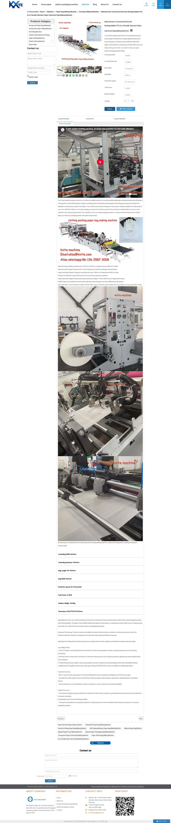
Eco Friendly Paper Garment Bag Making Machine (73, 739)
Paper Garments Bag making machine (70, 725)
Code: (115, 119)
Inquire (109, 109)
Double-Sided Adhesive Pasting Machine (42, 35)
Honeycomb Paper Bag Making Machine (42, 25)
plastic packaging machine (65, 807)
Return (100, 743)
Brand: (88, 119)
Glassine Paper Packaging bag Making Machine (100, 732)
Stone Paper (33, 44)
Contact (59, 810)
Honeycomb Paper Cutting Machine (40, 28)
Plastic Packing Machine (37, 41)
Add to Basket (127, 109)
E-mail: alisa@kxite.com (96, 813)
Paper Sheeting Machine (37, 38)
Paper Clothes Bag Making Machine (103, 735)
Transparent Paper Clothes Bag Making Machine (73, 735)
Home (29, 787)
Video (35, 787)
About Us (43, 787)
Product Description (65, 123)
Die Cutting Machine (35, 32)
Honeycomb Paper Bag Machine (67, 804)
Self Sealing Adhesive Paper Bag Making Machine (105, 728)
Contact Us (52, 787)
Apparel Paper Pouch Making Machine (70, 732)
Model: (60, 119)
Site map (104, 821)
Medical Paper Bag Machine (133, 728)
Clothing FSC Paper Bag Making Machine (98, 725)
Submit (32, 83)
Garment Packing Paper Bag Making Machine (72, 728)
